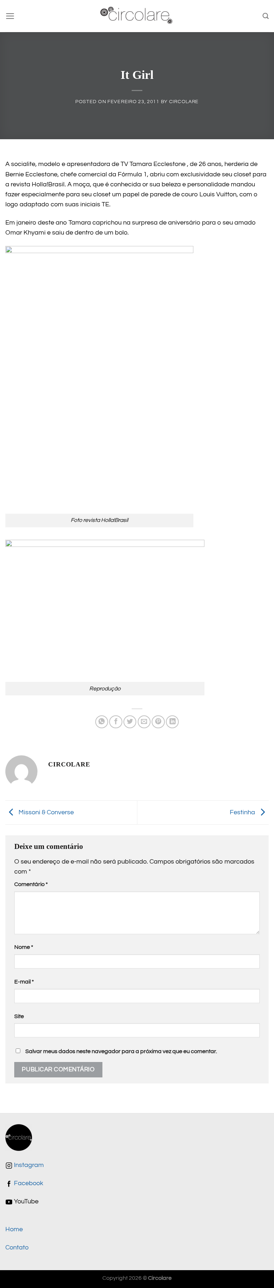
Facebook (27, 1183)
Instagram (28, 1165)
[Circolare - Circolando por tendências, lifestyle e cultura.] (137, 16)
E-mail (24, 982)
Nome (23, 947)
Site (19, 1016)
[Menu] (10, 16)
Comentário (31, 884)
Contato (17, 1247)
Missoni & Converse (45, 812)
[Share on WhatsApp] (101, 721)
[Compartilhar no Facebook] (115, 721)
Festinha (243, 812)
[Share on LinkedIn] (172, 721)
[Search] (266, 16)
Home (14, 1229)
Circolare (184, 101)
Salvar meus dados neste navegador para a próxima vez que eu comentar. (121, 1051)
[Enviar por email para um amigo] (144, 721)
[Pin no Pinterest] (158, 721)
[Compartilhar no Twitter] (129, 721)
